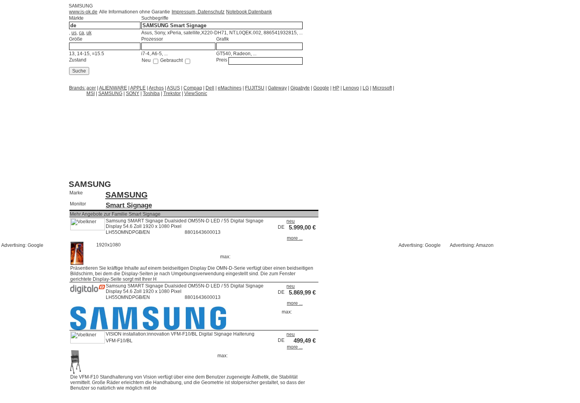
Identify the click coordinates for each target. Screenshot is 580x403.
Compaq (192, 88)
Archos (156, 88)
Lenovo (351, 88)
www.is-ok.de (83, 12)
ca (81, 32)
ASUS (173, 88)
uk (89, 32)
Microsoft (382, 88)
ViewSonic (195, 93)
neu (290, 221)
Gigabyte (300, 88)
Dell (210, 88)
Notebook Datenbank (249, 12)
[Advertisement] (132, 106)
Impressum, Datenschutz (198, 12)
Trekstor (172, 93)
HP (336, 88)
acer (91, 88)
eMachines (229, 88)
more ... (295, 238)
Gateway (277, 88)
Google (321, 88)
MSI (90, 93)
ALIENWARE (113, 88)
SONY (132, 93)
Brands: (77, 88)
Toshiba (151, 93)
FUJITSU (254, 88)
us (74, 32)
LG (366, 88)
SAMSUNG (110, 93)
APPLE (138, 88)
